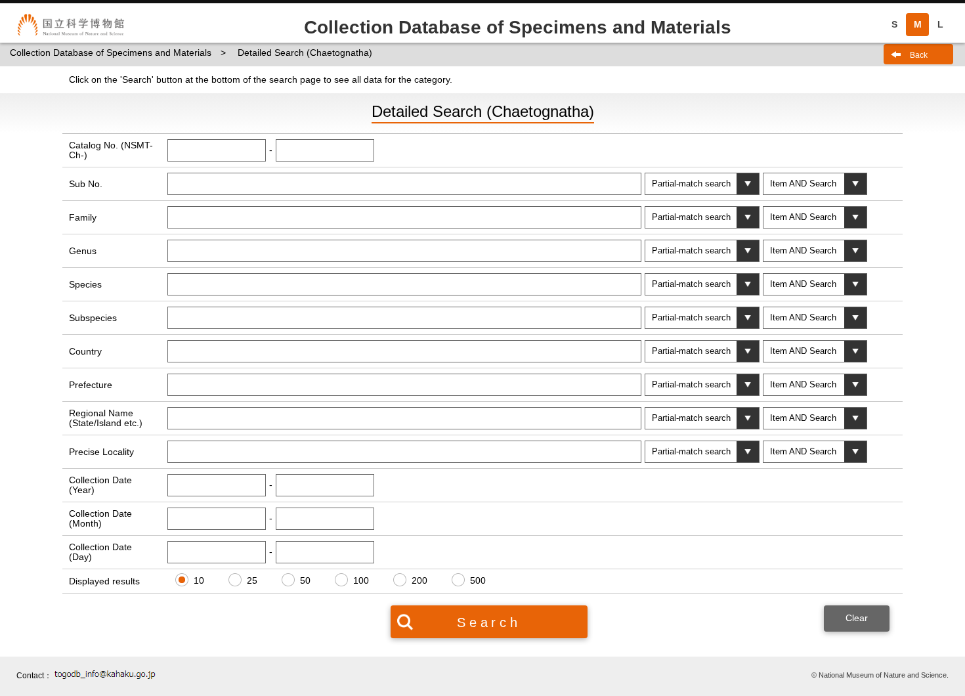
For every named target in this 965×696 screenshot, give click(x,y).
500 (478, 580)
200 (419, 580)
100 (361, 580)
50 (305, 580)
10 (199, 580)
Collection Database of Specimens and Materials (110, 52)
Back (919, 55)
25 (252, 580)
